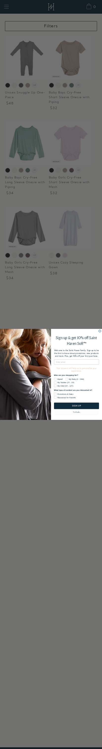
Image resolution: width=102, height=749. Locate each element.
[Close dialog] (100, 331)
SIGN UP (76, 406)
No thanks (76, 412)
